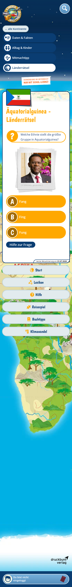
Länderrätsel (20, 68)
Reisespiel (38, 307)
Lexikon (39, 282)
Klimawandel (38, 331)
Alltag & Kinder (22, 48)
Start (38, 270)
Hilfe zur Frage (21, 245)
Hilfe (38, 294)
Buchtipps (38, 319)
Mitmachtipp (20, 58)
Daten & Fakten (22, 38)
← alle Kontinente (15, 29)
